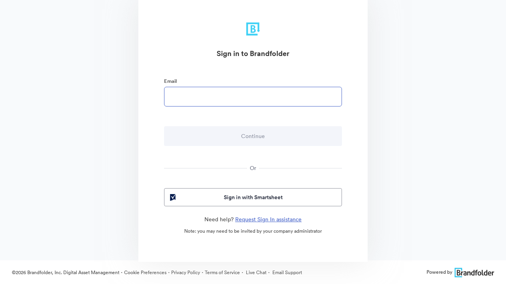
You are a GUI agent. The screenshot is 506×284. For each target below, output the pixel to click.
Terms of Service (222, 272)
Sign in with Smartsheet (253, 197)
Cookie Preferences (145, 272)
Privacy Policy (185, 272)
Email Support (286, 272)
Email (170, 81)
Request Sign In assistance (268, 219)
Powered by (439, 272)
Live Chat (255, 272)
